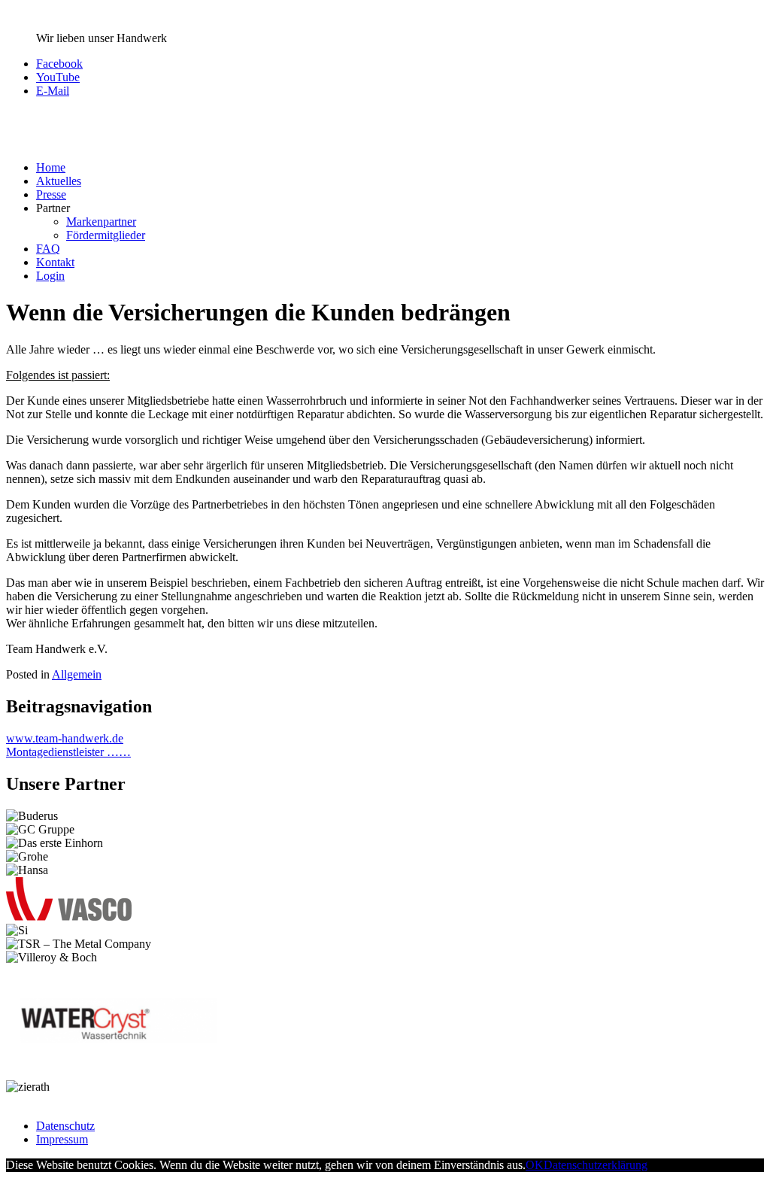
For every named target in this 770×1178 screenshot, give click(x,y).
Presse (51, 194)
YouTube (58, 77)
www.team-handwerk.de (64, 738)
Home (50, 167)
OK (535, 1164)
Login (50, 275)
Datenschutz (65, 1125)
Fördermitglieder (105, 235)
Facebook (59, 63)
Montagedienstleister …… (68, 751)
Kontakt (55, 262)
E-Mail (52, 90)
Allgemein (77, 674)
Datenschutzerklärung (595, 1164)
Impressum (62, 1139)
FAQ (48, 248)
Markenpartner (101, 221)
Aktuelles (58, 181)
